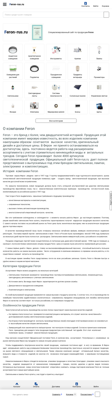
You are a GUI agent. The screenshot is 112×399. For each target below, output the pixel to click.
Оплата (36, 387)
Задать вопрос (111, 199)
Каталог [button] (16, 387)
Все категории (56, 121)
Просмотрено (86, 394)
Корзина (105, 6)
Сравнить (56, 394)
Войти (95, 6)
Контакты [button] (86, 6)
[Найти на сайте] (106, 15)
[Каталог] (5, 4)
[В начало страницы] (97, 394)
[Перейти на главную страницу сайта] (21, 4)
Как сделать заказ (20, 395)
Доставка (56, 387)
